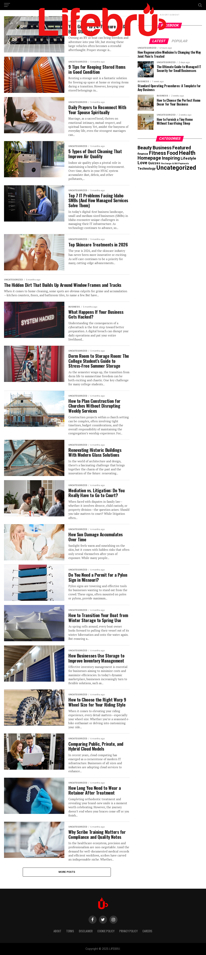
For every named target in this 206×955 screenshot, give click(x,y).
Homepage (149, 158)
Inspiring (171, 158)
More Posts (67, 871)
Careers (147, 931)
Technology (147, 168)
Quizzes (154, 163)
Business (162, 148)
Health (187, 153)
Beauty (145, 148)
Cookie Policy (105, 931)
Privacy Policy (128, 931)
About (57, 931)
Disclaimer (86, 931)
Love (142, 162)
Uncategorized (176, 167)
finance (143, 154)
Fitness (157, 153)
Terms (70, 931)
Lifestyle (188, 158)
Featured (181, 148)
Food (172, 153)
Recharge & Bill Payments (175, 163)
